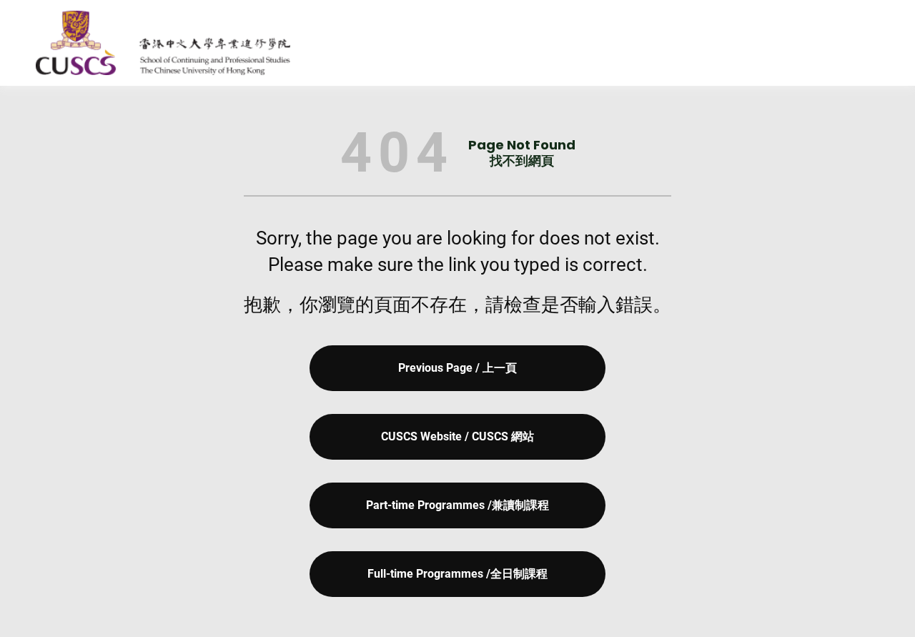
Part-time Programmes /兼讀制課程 (457, 505)
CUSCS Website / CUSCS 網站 (457, 436)
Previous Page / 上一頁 (457, 368)
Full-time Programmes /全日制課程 (457, 574)
